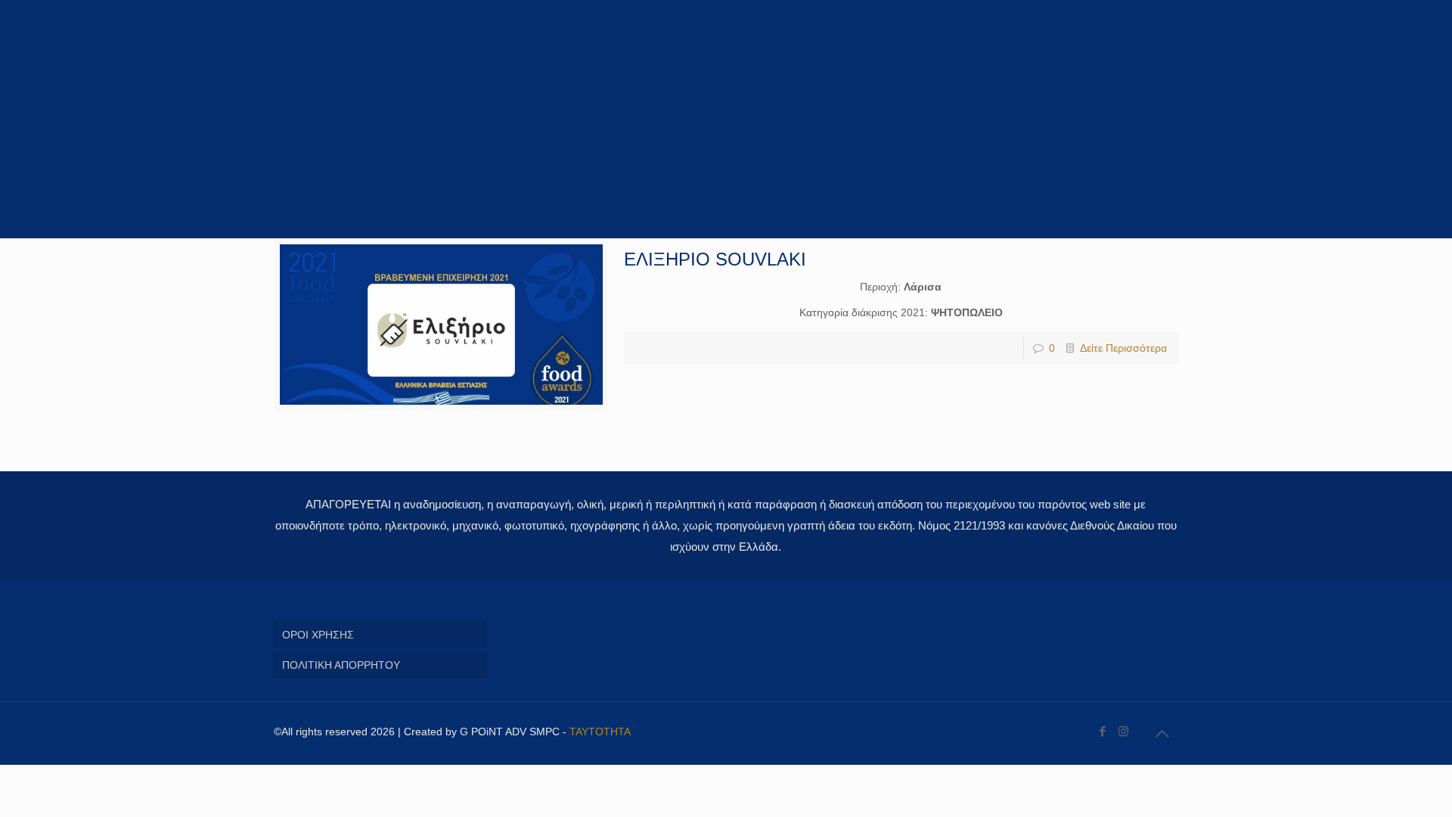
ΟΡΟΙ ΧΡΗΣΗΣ (318, 635)
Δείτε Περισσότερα (1123, 348)
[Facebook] (1103, 731)
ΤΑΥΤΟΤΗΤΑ (600, 731)
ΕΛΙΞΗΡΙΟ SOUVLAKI (715, 259)
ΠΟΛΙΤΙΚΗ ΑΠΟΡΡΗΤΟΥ (341, 665)
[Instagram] (1123, 731)
